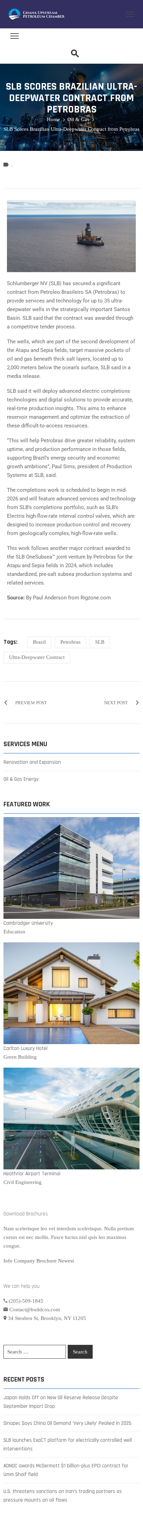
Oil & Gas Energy (21, 779)
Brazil (39, 642)
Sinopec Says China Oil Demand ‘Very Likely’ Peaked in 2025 (67, 1423)
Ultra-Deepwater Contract (37, 657)
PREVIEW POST (31, 702)
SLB (99, 642)
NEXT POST (116, 702)
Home (53, 119)
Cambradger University (28, 923)
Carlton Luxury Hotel (25, 1048)
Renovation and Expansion (32, 762)
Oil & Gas (78, 119)
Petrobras (70, 642)
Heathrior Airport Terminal (31, 1173)
